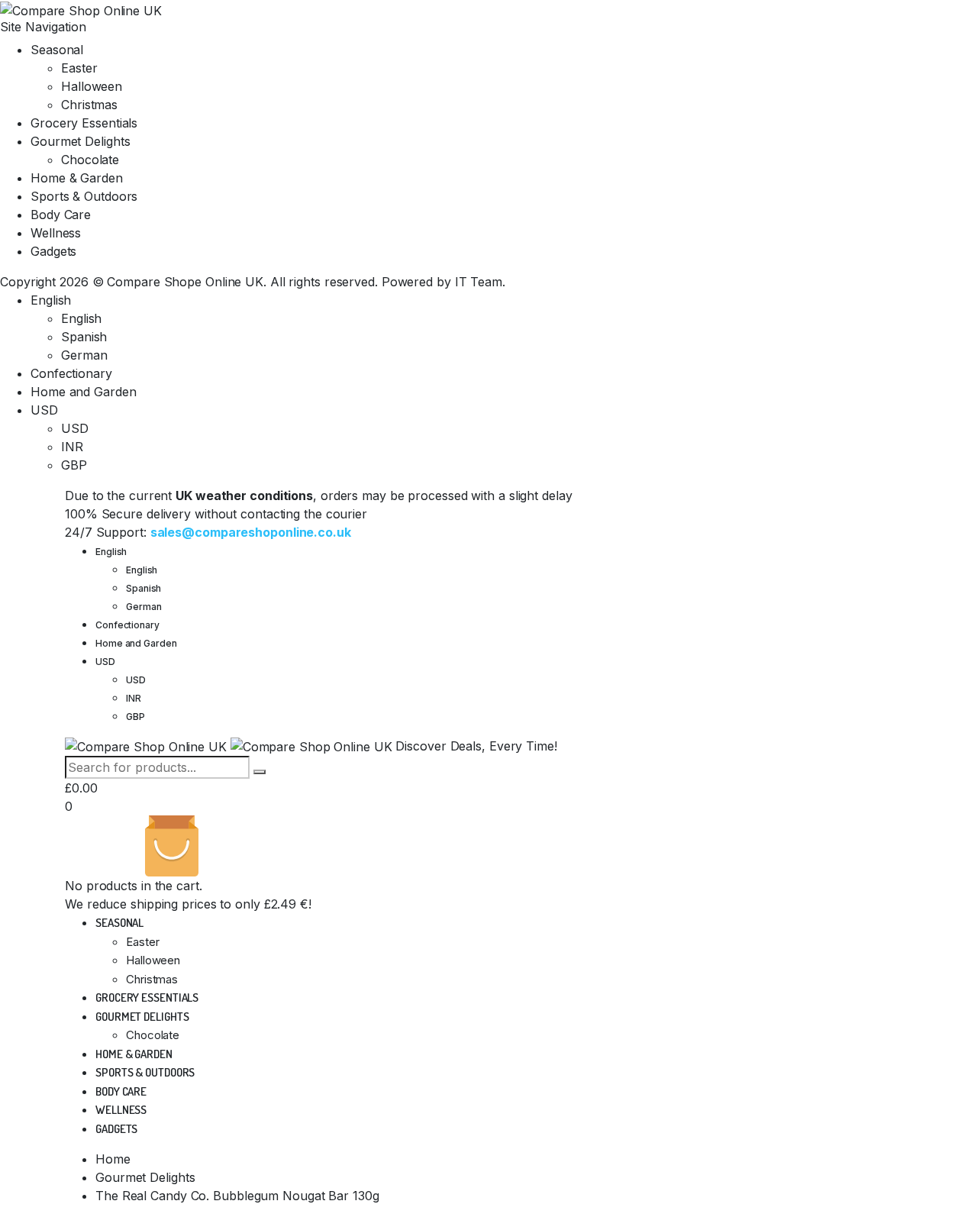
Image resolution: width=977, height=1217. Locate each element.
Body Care (61, 214)
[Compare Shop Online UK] (81, 9)
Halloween (91, 86)
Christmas (89, 104)
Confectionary (71, 373)
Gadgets (53, 251)
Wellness (56, 232)
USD (44, 410)
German (84, 355)
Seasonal (57, 49)
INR (72, 446)
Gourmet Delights (80, 141)
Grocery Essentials (84, 123)
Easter (79, 68)
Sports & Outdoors (84, 196)
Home (113, 1159)
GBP (74, 465)
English (51, 300)
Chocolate (90, 159)
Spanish (84, 336)
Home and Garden (84, 391)
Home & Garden (77, 178)
